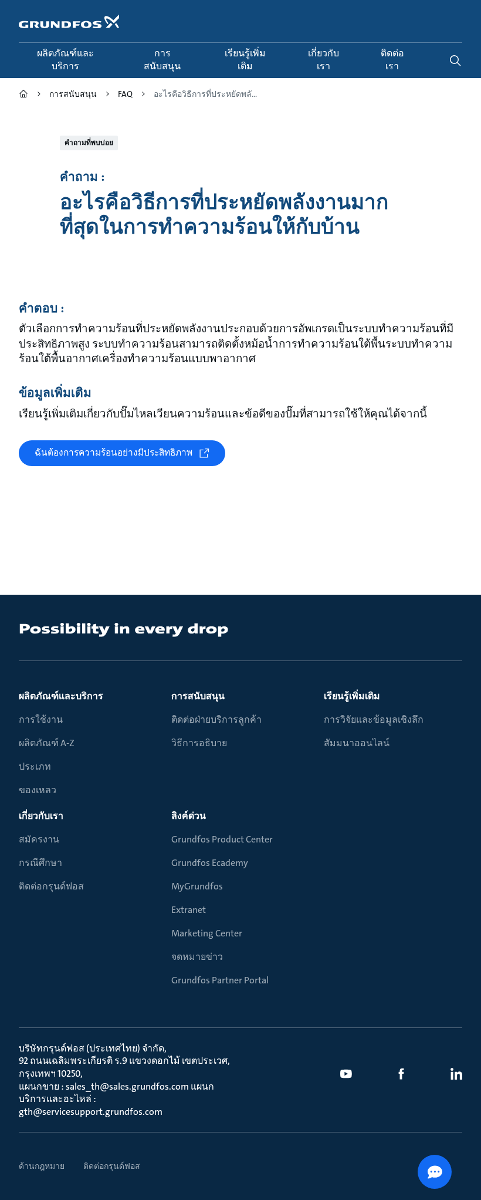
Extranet (188, 910)
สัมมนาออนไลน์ (356, 743)
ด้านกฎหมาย (42, 1166)
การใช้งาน (41, 719)
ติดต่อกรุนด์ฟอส (51, 886)
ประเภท (35, 766)
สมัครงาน (39, 839)
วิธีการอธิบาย (199, 743)
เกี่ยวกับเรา (41, 816)
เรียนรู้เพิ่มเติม (352, 696)
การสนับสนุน (198, 696)
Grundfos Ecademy (209, 863)
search (455, 60)
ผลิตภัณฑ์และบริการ (61, 696)
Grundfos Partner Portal (220, 980)
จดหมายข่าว (197, 956)
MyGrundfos (197, 886)
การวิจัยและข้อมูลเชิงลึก (374, 719)
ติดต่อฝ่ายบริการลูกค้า (216, 719)
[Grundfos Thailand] (23, 95)
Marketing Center (206, 933)
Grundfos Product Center (222, 839)
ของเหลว (37, 790)
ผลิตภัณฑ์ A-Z (46, 743)
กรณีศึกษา (40, 863)
